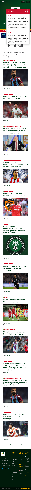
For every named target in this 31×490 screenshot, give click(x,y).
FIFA (5, 412)
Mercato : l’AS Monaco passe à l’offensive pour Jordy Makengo (14, 416)
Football (13, 60)
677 (17, 444)
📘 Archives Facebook (14, 481)
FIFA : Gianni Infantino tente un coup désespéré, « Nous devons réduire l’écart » (14, 130)
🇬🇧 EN (23, 1)
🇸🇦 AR (28, 1)
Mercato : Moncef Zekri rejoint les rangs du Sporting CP (15, 97)
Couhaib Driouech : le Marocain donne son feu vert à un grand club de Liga (15, 164)
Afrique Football (7, 60)
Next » (22, 444)
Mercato (10, 94)
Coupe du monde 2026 (16, 126)
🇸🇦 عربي (20, 473)
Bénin (6, 361)
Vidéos (20, 462)
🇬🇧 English (21, 470)
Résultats (20, 459)
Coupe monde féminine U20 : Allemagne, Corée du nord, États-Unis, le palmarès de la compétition (15, 366)
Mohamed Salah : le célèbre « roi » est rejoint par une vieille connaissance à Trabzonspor (15, 64)
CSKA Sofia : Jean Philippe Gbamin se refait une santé (14, 300)
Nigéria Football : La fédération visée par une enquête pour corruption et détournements (14, 229)
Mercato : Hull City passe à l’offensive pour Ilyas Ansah (14, 194)
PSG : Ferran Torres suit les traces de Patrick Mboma (14, 333)
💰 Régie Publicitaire (21, 466)
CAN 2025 (21, 457)
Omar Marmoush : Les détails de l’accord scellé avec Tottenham (15, 268)
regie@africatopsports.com (27, 468)
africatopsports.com (25, 488)
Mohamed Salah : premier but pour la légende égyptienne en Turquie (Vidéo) (15, 382)
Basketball (14, 472)
